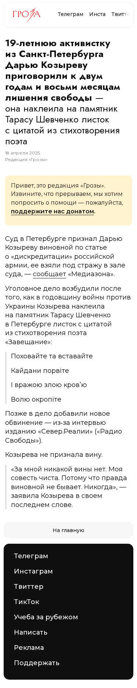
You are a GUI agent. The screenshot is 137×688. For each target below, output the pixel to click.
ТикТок (26, 602)
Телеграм (70, 14)
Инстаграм (33, 571)
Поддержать (37, 663)
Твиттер (122, 14)
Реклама (29, 648)
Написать (30, 632)
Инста (97, 14)
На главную (68, 530)
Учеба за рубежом (46, 617)
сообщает (49, 274)
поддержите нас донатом (52, 211)
